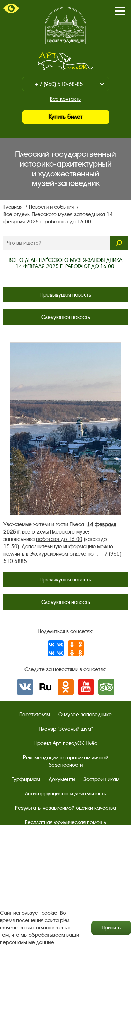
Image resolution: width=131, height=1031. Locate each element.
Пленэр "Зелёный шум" (66, 729)
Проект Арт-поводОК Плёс (65, 743)
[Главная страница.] (66, 26)
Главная (13, 207)
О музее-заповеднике (85, 714)
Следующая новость (65, 317)
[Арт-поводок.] (65, 61)
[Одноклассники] (76, 648)
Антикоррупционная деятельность (65, 793)
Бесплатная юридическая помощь (65, 822)
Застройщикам (101, 779)
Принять (111, 928)
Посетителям (34, 714)
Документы (62, 779)
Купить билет (65, 116)
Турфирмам (26, 779)
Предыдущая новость (65, 295)
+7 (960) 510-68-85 (58, 84)
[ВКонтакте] (56, 648)
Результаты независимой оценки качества (65, 808)
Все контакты (65, 99)
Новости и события (52, 207)
